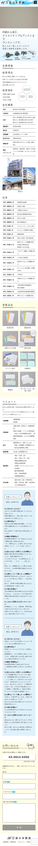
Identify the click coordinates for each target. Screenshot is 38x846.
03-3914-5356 (19, 757)
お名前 (4, 782)
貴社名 (4, 772)
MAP (34, 117)
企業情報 (6, 842)
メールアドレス (7, 792)
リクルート (21, 842)
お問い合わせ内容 (8, 802)
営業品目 (13, 842)
